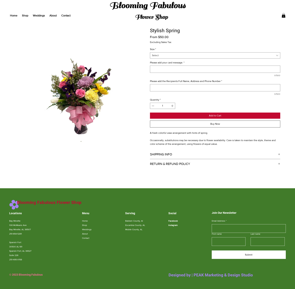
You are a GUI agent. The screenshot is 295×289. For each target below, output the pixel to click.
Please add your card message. (167, 62)
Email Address (218, 221)
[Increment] (172, 106)
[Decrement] (152, 106)
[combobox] (215, 55)
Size (153, 49)
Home (85, 221)
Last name (255, 234)
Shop (84, 225)
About (85, 233)
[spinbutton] (162, 106)
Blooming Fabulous (147, 10)
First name (217, 234)
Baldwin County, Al (134, 221)
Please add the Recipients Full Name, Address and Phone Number (186, 81)
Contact (85, 238)
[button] (283, 15)
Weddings (87, 229)
